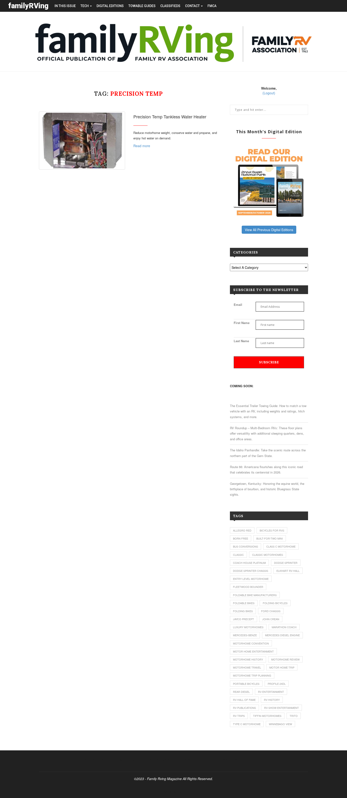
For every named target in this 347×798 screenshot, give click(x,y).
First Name (242, 322)
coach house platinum (249, 563)
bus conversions (245, 546)
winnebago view (280, 724)
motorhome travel (247, 667)
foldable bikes (243, 603)
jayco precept (243, 619)
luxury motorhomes (248, 627)
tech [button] (84, 6)
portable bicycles (246, 684)
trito (294, 716)
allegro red (242, 530)
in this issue (65, 6)
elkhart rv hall (288, 571)
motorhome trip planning (252, 675)
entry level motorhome (251, 579)
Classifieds (170, 6)
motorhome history (248, 659)
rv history (272, 700)
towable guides (142, 6)
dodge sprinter (285, 563)
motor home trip (281, 667)
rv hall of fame (244, 700)
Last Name (241, 341)
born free (240, 538)
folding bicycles (275, 603)
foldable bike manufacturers (255, 595)
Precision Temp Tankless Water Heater (169, 116)
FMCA (211, 6)
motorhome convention (251, 643)
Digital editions (110, 6)
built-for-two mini (269, 538)
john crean (270, 619)
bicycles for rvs (272, 530)
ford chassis (270, 611)
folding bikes (243, 611)
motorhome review (285, 659)
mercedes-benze (245, 635)
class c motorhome (281, 546)
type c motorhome (247, 724)
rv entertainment (271, 692)
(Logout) (268, 93)
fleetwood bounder (248, 587)
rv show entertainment (281, 708)
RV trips (239, 716)
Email (238, 304)
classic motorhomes (267, 555)
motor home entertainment (253, 651)
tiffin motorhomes (267, 716)
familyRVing (28, 5)
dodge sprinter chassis (250, 571)
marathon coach (284, 627)
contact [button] (192, 6)
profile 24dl (277, 684)
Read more (141, 145)
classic (238, 555)
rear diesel (241, 692)
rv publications (244, 708)
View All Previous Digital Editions (269, 229)
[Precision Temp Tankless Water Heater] (82, 140)
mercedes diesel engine (282, 635)
